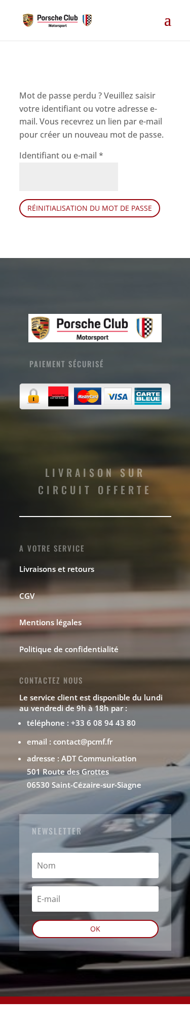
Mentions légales (50, 622)
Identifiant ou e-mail (61, 155)
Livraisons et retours (56, 569)
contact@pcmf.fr (82, 741)
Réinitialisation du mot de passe (89, 208)
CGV (26, 596)
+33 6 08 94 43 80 (103, 723)
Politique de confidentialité (69, 649)
